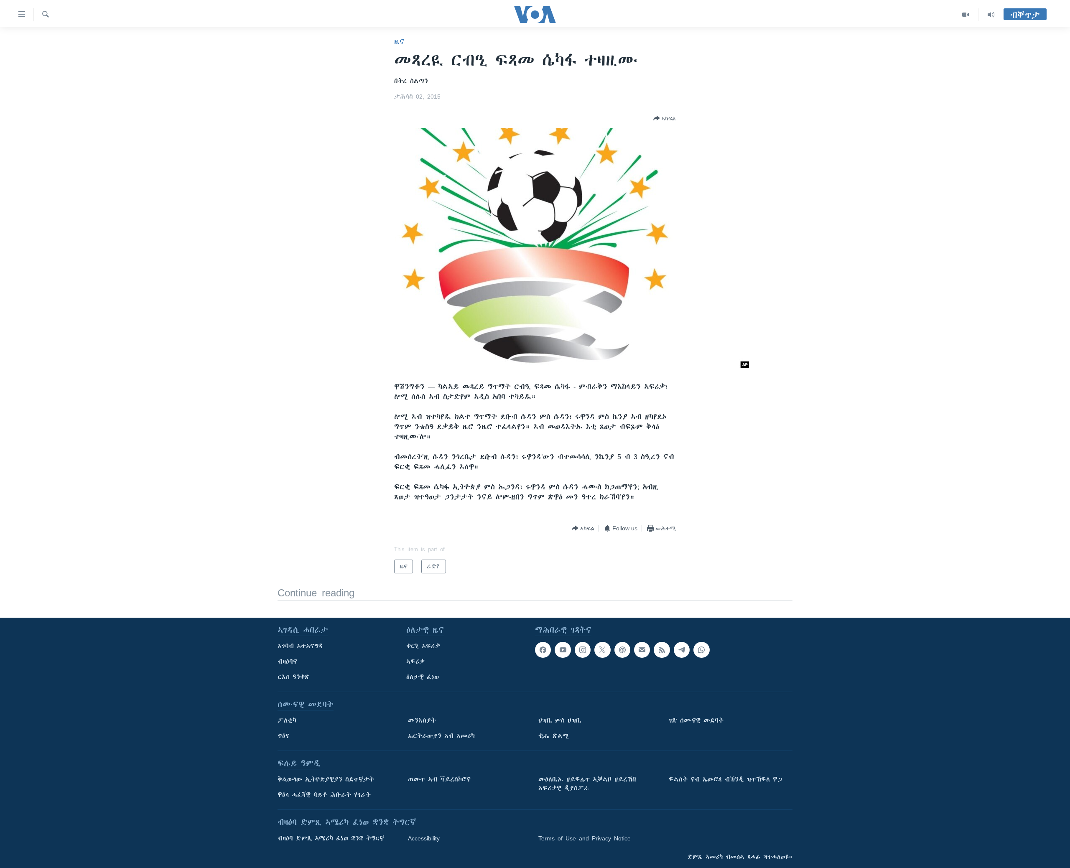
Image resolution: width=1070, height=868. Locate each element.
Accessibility (424, 838)
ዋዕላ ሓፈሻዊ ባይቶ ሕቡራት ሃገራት (324, 795)
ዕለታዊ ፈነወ (422, 677)
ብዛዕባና (287, 661)
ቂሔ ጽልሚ (553, 736)
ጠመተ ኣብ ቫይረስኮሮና (439, 779)
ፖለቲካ (287, 720)
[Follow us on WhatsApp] (701, 650)
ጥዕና (284, 736)
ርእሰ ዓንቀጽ (294, 677)
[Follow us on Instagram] (583, 650)
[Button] (664, 118)
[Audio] (991, 14)
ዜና (399, 42)
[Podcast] (622, 650)
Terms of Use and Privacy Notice (584, 838)
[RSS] (662, 650)
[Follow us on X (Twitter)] (602, 650)
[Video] (965, 14)
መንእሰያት (422, 720)
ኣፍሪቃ (415, 661)
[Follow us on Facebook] (543, 650)
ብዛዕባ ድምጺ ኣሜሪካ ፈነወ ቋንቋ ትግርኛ (331, 838)
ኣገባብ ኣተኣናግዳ (300, 646)
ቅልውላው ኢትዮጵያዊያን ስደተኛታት (326, 779)
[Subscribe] (642, 650)
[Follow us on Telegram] (682, 650)
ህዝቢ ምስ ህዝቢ (559, 720)
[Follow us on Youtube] (563, 650)
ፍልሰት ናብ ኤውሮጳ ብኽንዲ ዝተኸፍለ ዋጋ (725, 779)
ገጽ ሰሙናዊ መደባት (696, 720)
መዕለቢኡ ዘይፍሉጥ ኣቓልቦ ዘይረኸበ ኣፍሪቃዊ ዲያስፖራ (587, 784)
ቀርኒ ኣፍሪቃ (423, 646)
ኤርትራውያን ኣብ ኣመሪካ (441, 736)
